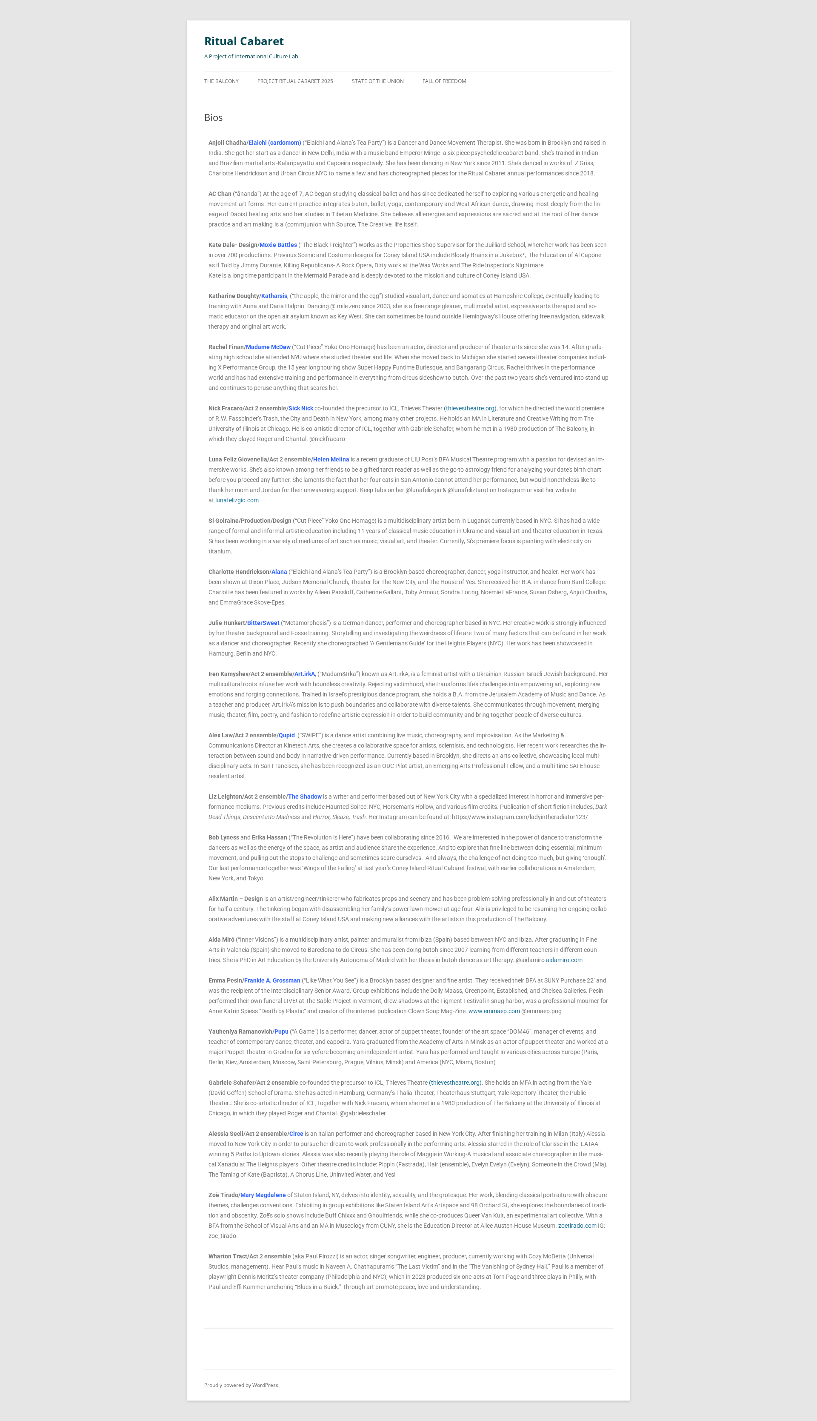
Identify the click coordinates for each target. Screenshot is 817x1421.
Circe (296, 1133)
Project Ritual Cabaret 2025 (295, 81)
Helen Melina (331, 459)
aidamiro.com (564, 960)
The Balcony (221, 81)
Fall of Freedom (444, 81)
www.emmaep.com (494, 1011)
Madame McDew (268, 347)
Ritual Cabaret (244, 41)
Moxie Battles (278, 244)
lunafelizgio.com (237, 500)
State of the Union (378, 81)
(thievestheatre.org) (470, 408)
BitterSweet (263, 622)
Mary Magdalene (263, 1195)
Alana (279, 571)
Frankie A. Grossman (272, 980)
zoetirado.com (577, 1225)
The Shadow (305, 796)
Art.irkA (304, 673)
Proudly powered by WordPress (241, 1385)
